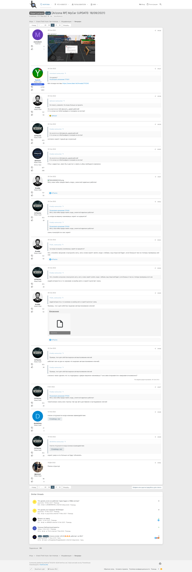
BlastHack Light (40, 569)
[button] (51, 4)
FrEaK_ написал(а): (56, 244)
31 (56, 25)
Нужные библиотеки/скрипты (48, 527)
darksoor (33, 16)
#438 (159, 96)
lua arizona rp (58, 16)
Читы (59, 538)
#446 (159, 348)
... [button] (42, 25)
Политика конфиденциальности (139, 569)
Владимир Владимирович (57, 540)
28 (45, 25)
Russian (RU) (53, 569)
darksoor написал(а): (56, 101)
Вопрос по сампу (44, 518)
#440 (159, 149)
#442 (159, 202)
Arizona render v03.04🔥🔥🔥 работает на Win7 (66, 536)
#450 (159, 463)
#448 (159, 412)
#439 (159, 124)
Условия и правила (122, 569)
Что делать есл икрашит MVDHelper (51, 510)
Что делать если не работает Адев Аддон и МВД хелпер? (58, 501)
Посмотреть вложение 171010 (59, 210)
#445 (159, 293)
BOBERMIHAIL (51, 505)
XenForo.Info (44, 564)
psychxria (41, 503)
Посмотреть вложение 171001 (59, 79)
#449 (159, 437)
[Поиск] (160, 4)
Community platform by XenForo (48, 563)
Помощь (56, 503)
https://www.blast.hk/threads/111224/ (75, 83)
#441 (159, 177)
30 (53, 25)
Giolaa (40, 529)
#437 (159, 69)
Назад (34, 25)
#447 (159, 387)
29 (49, 25)
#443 (159, 240)
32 (60, 25)
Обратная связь (109, 569)
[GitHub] (160, 564)
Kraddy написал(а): (56, 129)
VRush (40, 520)
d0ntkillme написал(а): (57, 441)
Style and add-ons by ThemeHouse (79, 563)
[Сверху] (158, 569)
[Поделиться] (155, 31)
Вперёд (66, 25)
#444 (159, 268)
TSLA (49, 531)
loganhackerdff (42, 538)
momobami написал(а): (57, 73)
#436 (159, 30)
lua (51, 16)
